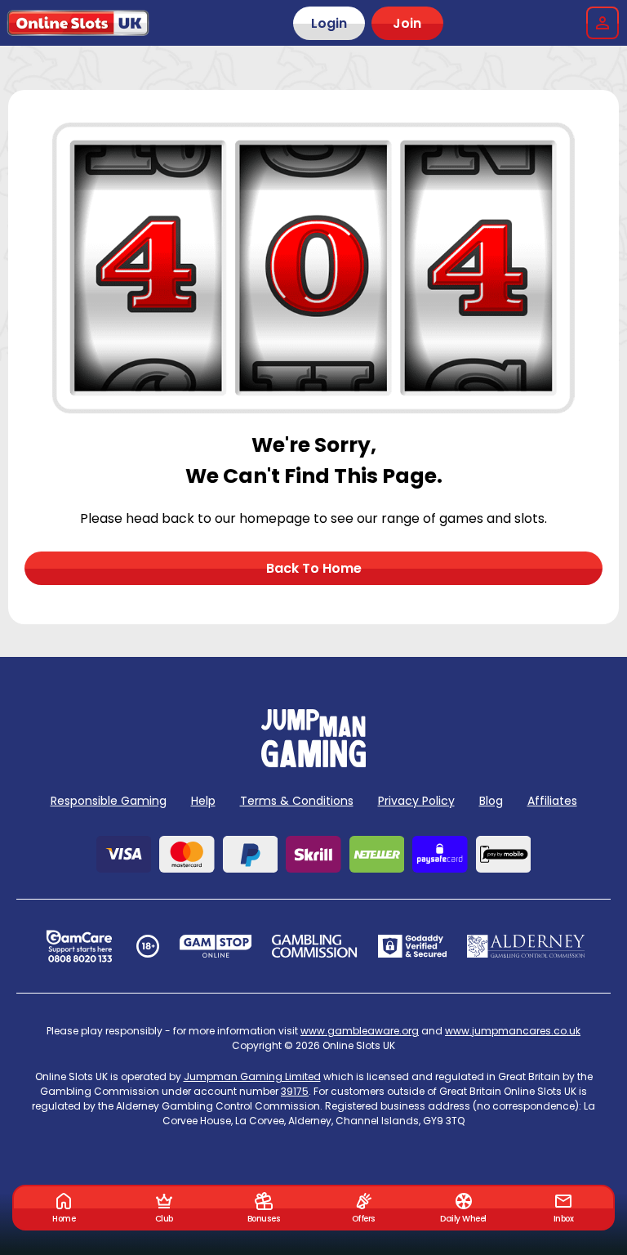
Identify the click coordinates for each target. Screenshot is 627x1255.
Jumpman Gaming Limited (252, 1076)
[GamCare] (79, 946)
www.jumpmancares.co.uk (512, 1031)
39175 (295, 1091)
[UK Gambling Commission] (314, 946)
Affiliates (552, 801)
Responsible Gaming (109, 801)
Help (203, 801)
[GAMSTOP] (216, 946)
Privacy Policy (416, 801)
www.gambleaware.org (359, 1031)
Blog (491, 801)
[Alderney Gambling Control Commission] (526, 946)
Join (407, 23)
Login (329, 23)
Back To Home (314, 568)
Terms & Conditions (297, 801)
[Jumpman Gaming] (313, 762)
